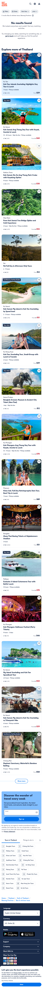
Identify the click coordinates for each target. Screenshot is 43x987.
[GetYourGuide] (4, 4)
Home (4, 898)
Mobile (5, 930)
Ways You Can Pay (9, 955)
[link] (21, 74)
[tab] (11, 840)
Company (6, 946)
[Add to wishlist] (39, 55)
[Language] (34, 3)
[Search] (30, 3)
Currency (6, 919)
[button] (21, 74)
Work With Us (8, 951)
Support (6, 942)
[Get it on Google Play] (10, 934)
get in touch (9, 36)
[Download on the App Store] (27, 934)
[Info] (33, 15)
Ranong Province (7, 900)
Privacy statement (9, 831)
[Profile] (39, 4)
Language (6, 908)
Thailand (11, 898)
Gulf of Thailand (22, 898)
